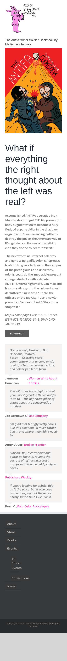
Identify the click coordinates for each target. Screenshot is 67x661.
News (11, 586)
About (11, 524)
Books (11, 540)
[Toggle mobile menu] (60, 5)
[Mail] (27, 607)
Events (12, 548)
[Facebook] (32, 601)
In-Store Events (14, 563)
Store (11, 532)
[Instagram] (27, 601)
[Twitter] (37, 601)
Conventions (14, 578)
